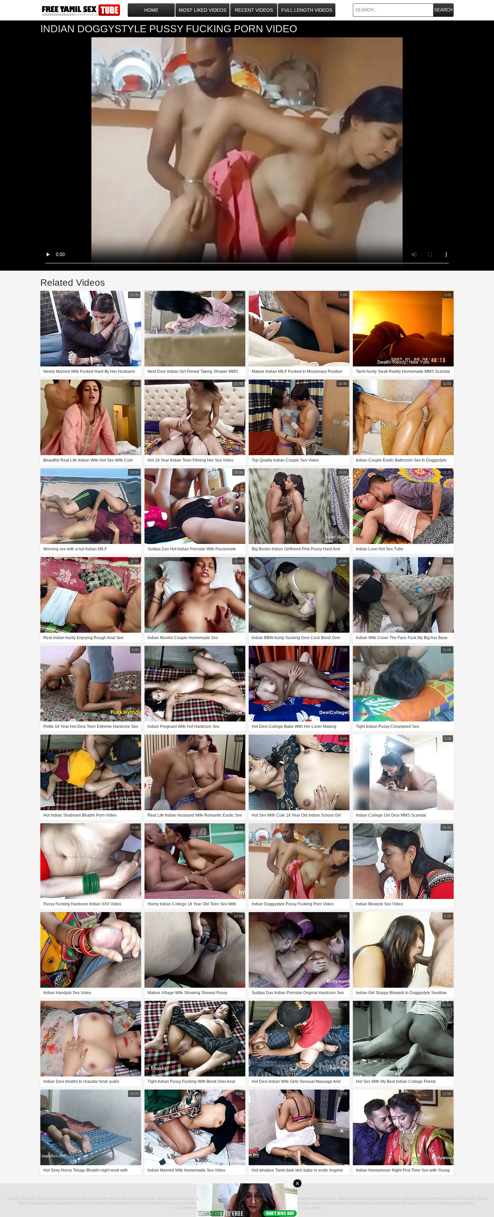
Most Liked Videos (202, 10)
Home (151, 10)
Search (443, 9)
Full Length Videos (306, 10)
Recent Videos (254, 10)
